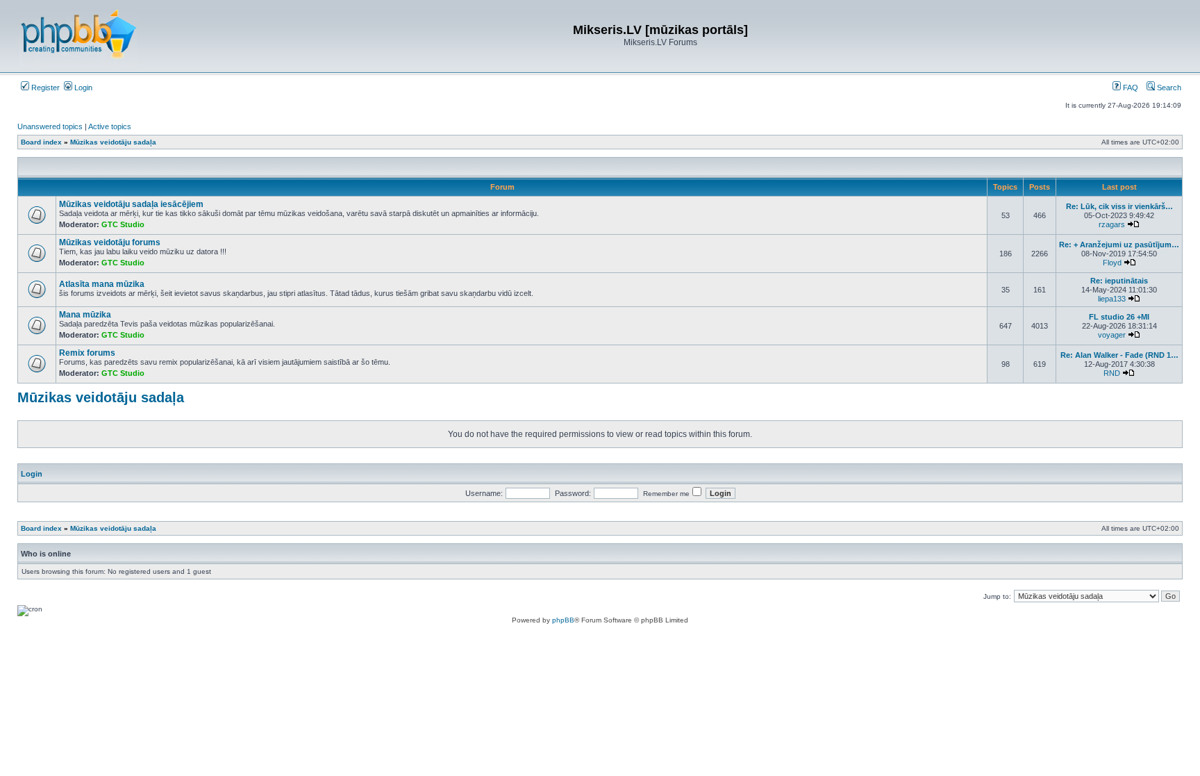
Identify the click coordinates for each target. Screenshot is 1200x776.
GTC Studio (122, 224)
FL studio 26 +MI (1119, 317)
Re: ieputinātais (1119, 280)
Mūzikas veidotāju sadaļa (100, 397)
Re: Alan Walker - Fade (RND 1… (1119, 355)
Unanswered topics (50, 126)
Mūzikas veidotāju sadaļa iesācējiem (131, 204)
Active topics (109, 126)
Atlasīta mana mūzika (101, 284)
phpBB (563, 620)
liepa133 (1112, 299)
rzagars (1112, 224)
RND (1111, 373)
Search (1168, 87)
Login (82, 87)
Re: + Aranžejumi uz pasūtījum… (1119, 244)
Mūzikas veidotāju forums (109, 242)
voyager (1112, 335)
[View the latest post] (1133, 224)
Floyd (1112, 262)
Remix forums (87, 353)
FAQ (1129, 87)
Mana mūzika (85, 315)
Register (44, 87)
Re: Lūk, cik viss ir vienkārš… (1119, 206)
